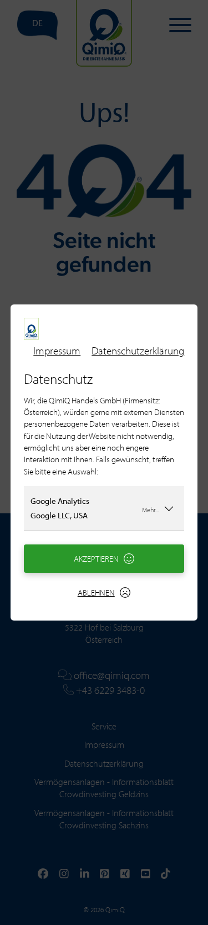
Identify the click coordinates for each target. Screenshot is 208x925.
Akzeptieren (96, 558)
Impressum (56, 350)
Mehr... (150, 509)
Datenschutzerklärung (138, 350)
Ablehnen (96, 592)
